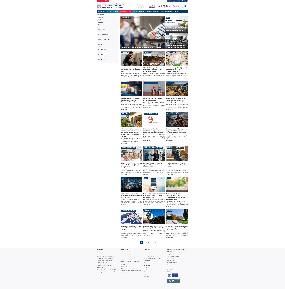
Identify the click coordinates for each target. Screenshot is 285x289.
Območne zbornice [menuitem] (153, 11)
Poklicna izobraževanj (103, 265)
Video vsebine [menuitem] (101, 29)
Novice (103, 14)
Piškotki (170, 269)
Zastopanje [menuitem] (142, 11)
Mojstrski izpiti (100, 267)
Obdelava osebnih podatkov (174, 264)
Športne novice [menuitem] (102, 42)
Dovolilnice (146, 269)
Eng (173, 1)
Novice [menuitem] (109, 11)
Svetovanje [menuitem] (101, 24)
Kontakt (145, 262)
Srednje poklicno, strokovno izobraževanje (107, 272)
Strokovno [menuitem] (101, 32)
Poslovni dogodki (124, 266)
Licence (145, 267)
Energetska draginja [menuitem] (103, 39)
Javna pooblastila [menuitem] (166, 11)
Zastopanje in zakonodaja (127, 257)
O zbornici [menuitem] (101, 11)
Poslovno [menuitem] (101, 27)
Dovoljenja (147, 265)
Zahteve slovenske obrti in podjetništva (130, 261)
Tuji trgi (122, 264)
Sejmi (121, 268)
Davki (98, 252)
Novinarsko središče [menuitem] (103, 34)
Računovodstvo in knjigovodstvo (105, 258)
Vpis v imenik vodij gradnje (150, 274)
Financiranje (123, 272)
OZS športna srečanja (172, 262)
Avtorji (168, 271)
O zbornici (147, 249)
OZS (98, 14)
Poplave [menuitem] (100, 37)
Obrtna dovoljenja (148, 272)
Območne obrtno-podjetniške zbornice (130, 254)
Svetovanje (100, 249)
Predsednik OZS (147, 254)
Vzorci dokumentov (102, 262)
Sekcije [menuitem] (135, 11)
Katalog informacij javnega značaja (152, 258)
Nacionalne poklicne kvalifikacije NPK (106, 269)
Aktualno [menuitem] (100, 22)
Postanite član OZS (102, 0)
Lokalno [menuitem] (100, 44)
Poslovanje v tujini (101, 254)
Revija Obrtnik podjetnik (173, 256)
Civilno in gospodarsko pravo (104, 260)
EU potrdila (146, 276)
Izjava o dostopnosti (172, 267)
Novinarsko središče (149, 256)
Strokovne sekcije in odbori (127, 252)
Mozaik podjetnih (171, 258)
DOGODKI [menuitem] (115, 11)
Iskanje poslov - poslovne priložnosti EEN (130, 270)
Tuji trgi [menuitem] (176, 11)
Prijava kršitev (147, 260)
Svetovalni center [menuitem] (125, 11)
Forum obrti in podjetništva (127, 259)
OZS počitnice (170, 260)
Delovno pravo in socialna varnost (105, 256)
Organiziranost (147, 252)
